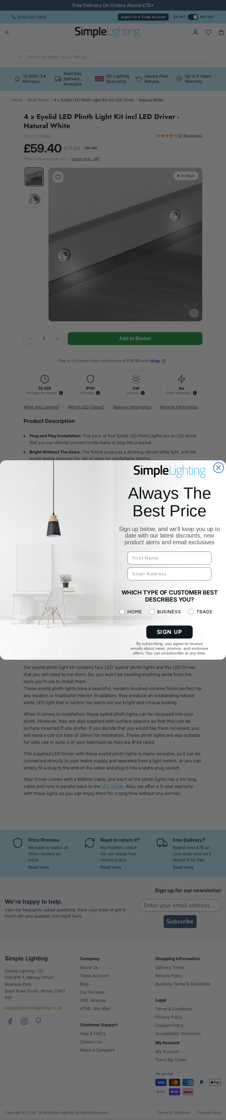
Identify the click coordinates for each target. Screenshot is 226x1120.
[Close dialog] (219, 468)
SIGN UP (169, 632)
